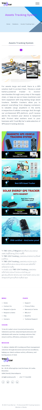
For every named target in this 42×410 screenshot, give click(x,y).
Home (8, 24)
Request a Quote (10, 309)
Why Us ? (28, 312)
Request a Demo (9, 312)
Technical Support (31, 319)
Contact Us (8, 306)
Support (28, 303)
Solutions (15, 24)
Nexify (25, 407)
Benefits (28, 316)
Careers (7, 319)
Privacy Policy (29, 306)
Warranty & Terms (31, 309)
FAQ (5, 316)
